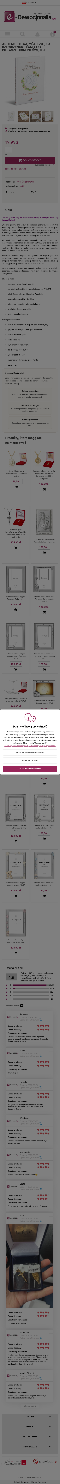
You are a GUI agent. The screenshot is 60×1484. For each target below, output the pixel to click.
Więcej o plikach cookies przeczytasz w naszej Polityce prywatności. (30, 746)
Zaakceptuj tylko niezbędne (30, 752)
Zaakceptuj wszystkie (30, 769)
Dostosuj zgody (30, 761)
